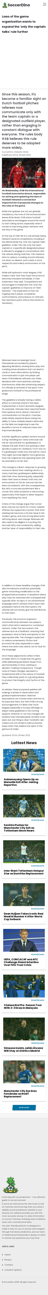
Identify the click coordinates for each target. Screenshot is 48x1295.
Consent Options (13, 1269)
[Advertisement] (24, 59)
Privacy (8, 1259)
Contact (8, 1264)
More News (24, 1107)
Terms (7, 1254)
